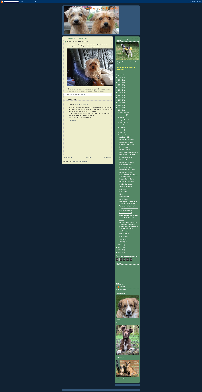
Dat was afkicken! (124, 149)
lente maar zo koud (125, 164)
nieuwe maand (123, 236)
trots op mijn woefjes (125, 210)
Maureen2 (123, 289)
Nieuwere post (67, 157)
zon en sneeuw (124, 196)
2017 (120, 100)
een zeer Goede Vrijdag (126, 144)
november (123, 115)
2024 (120, 82)
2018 (120, 97)
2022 (120, 87)
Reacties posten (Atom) (80, 161)
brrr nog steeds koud (125, 157)
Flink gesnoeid (123, 189)
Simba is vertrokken (125, 186)
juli (121, 125)
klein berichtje (123, 147)
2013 (120, 110)
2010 (120, 250)
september (123, 120)
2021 (120, 90)
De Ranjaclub (123, 199)
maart (122, 135)
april (121, 132)
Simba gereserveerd (125, 213)
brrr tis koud (123, 159)
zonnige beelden (124, 231)
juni (121, 127)
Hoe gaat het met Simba (126, 139)
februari (122, 239)
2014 (120, 107)
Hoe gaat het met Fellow (126, 179)
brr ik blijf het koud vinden (127, 154)
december (123, 112)
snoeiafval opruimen (125, 184)
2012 (120, 245)
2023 (120, 85)
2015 (120, 105)
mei (121, 130)
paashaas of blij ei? (125, 137)
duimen (121, 220)
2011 (120, 247)
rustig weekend (124, 233)
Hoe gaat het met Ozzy (126, 172)
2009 (120, 252)
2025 (120, 80)
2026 (120, 77)
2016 (120, 102)
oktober (122, 117)
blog (122, 69)
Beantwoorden (73, 120)
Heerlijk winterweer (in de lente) (128, 152)
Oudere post (108, 157)
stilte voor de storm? (125, 167)
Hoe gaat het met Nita (126, 142)
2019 (120, 95)
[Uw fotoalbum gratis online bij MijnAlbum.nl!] (92, 87)
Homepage (88, 157)
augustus (123, 122)
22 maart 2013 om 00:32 (82, 104)
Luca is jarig (123, 191)
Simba (121, 194)
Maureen (122, 286)
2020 (120, 92)
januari (122, 242)
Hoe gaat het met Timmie (127, 169)
